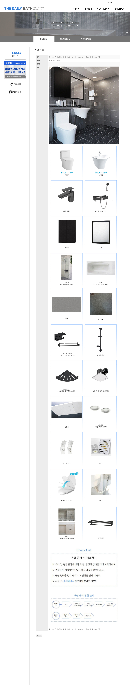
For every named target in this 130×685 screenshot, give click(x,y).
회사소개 (76, 9)
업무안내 (88, 9)
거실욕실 (44, 39)
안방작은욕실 (86, 39)
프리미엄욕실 (65, 39)
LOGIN (109, 3)
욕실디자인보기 (103, 9)
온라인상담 (119, 9)
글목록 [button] (39, 635)
